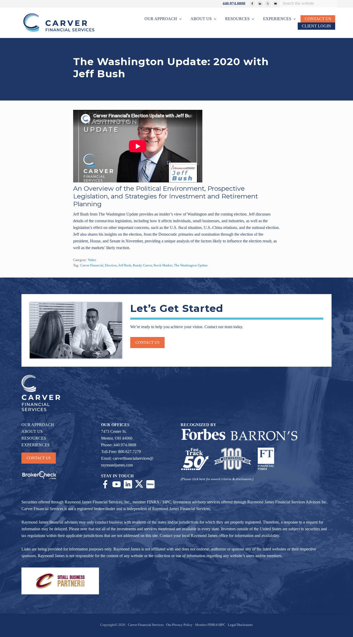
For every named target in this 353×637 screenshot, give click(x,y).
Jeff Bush (124, 265)
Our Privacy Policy (179, 625)
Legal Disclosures (240, 625)
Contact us (147, 342)
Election (111, 265)
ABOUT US (32, 431)
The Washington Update (191, 265)
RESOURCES (33, 438)
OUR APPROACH (37, 425)
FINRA (153, 502)
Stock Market (163, 265)
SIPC (166, 502)
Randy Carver (142, 265)
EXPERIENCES (35, 445)
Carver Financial (91, 265)
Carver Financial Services (146, 625)
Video (92, 260)
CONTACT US (39, 458)
